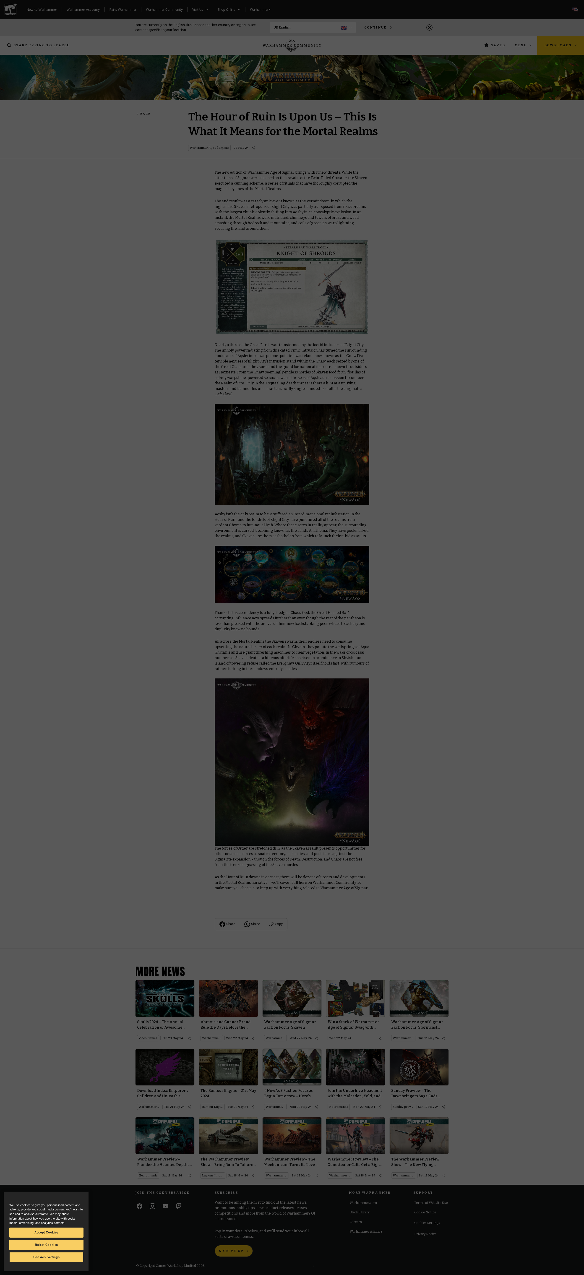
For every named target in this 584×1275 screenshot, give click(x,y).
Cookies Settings (46, 1257)
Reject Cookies (46, 1244)
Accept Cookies (46, 1232)
